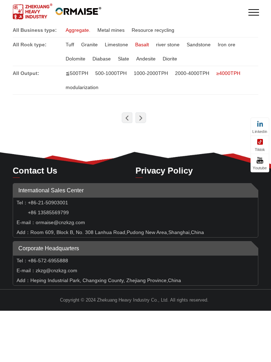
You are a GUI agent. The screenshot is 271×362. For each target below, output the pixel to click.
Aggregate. (78, 30)
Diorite (170, 59)
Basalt (142, 44)
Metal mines (111, 30)
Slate (123, 59)
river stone (168, 44)
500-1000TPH (111, 73)
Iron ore (226, 44)
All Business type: (35, 30)
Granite (89, 44)
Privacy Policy (164, 170)
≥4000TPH (228, 73)
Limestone (116, 44)
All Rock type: (30, 44)
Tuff (70, 44)
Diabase (101, 59)
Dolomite (75, 59)
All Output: (26, 73)
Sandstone (199, 44)
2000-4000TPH (192, 73)
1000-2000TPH (151, 73)
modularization (82, 87)
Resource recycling (153, 30)
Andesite (146, 59)
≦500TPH (77, 73)
